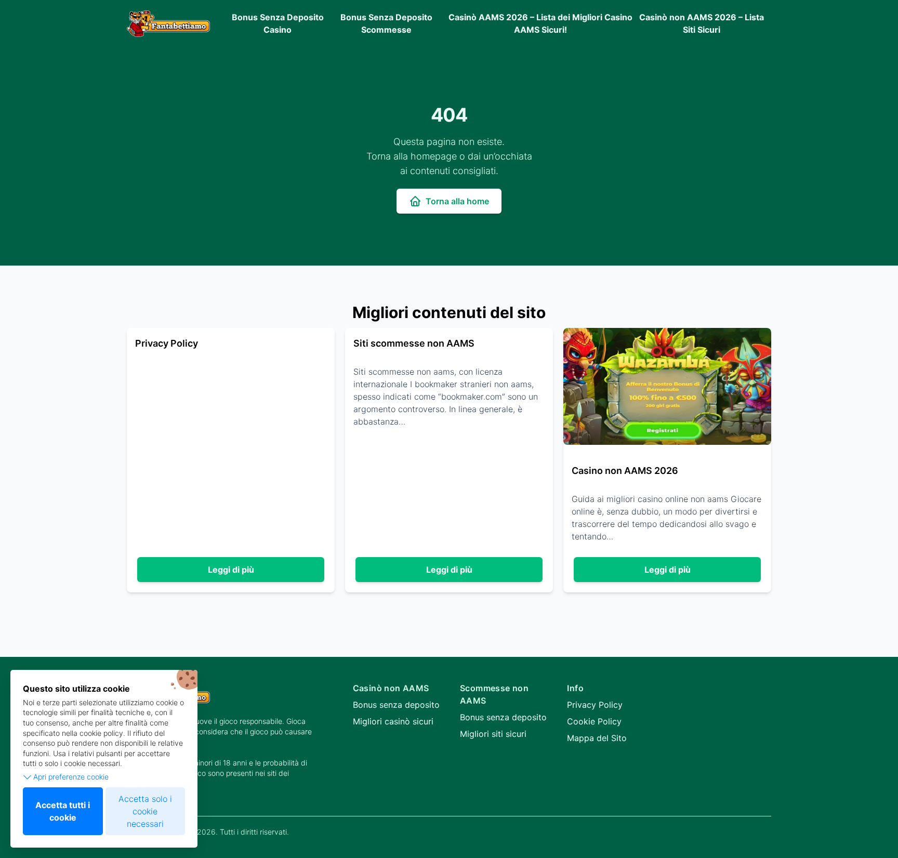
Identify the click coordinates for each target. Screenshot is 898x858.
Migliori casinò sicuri (393, 721)
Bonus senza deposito (396, 704)
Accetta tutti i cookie (62, 811)
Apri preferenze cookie (71, 776)
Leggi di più (231, 569)
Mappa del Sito (597, 738)
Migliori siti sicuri (493, 734)
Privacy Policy (595, 704)
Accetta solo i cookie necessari (145, 811)
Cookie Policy (594, 721)
